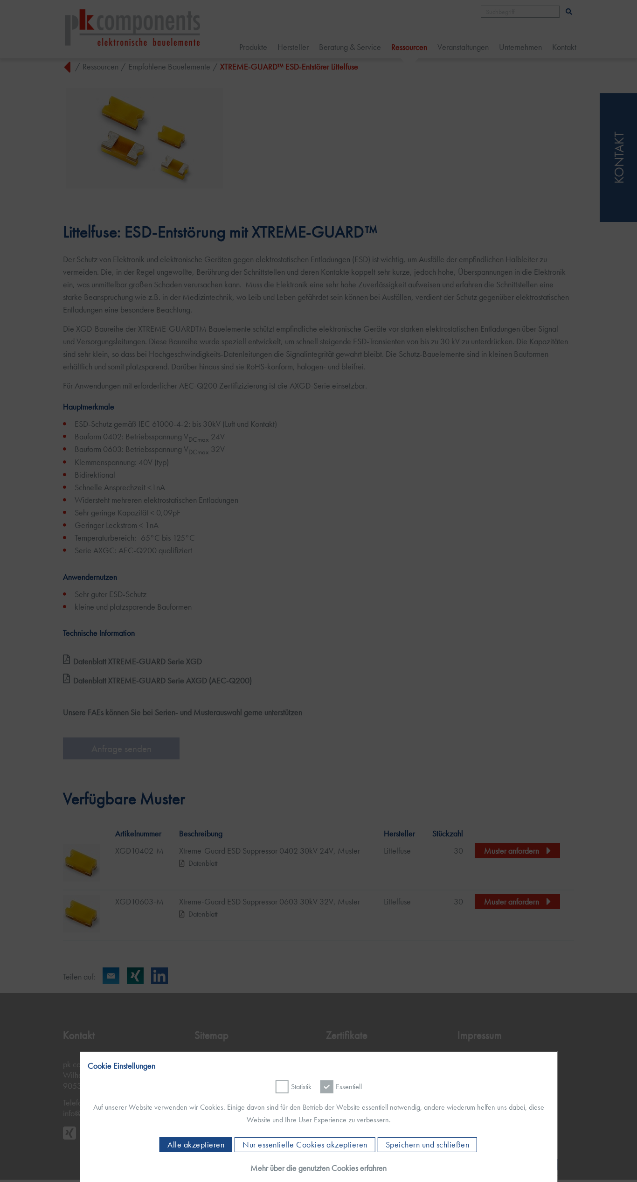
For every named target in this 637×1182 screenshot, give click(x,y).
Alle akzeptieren (195, 1145)
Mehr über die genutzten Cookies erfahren (318, 1167)
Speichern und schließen (428, 1145)
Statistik (301, 1087)
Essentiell (349, 1087)
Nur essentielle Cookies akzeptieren (304, 1145)
